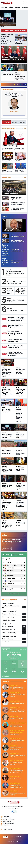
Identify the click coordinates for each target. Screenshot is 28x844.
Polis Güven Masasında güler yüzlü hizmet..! (16, 771)
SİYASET (17, 7)
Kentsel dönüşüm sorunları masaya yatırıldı (7, 436)
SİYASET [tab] (22, 122)
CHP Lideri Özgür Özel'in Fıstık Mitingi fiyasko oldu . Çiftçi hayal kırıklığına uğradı (17, 711)
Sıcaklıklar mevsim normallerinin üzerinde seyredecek (15, 333)
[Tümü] (25, 535)
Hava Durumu (6, 816)
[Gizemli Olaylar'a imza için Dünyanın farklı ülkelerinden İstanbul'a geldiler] (5, 209)
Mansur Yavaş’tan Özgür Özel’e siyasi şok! (7, 486)
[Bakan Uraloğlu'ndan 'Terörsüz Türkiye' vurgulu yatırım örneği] (7, 515)
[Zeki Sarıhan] (5, 717)
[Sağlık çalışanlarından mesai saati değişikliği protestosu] (5, 241)
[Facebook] (12, 811)
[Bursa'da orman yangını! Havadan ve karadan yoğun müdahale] (7, 461)
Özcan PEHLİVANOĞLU (16, 760)
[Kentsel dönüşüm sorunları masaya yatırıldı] (7, 427)
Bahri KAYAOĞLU (15, 776)
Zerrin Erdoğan (15, 708)
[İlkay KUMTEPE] (5, 755)
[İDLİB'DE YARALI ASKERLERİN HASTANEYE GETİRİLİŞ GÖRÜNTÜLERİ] (5, 250)
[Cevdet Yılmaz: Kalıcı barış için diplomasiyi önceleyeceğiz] (20, 495)
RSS (6, 836)
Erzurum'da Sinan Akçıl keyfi (15, 310)
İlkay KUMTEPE (14, 753)
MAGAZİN (9, 308)
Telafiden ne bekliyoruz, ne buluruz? (18, 756)
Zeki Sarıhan (14, 716)
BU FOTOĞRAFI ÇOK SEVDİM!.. (16, 763)
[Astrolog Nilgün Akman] (5, 725)
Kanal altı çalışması (15, 779)
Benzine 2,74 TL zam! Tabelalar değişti (20, 469)
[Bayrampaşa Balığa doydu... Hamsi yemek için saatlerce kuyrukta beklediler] (5, 198)
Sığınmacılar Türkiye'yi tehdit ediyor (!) (16, 748)
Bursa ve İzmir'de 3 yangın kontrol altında (20, 524)
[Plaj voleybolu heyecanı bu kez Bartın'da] (7, 402)
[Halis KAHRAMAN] (5, 770)
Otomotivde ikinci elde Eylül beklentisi (15, 301)
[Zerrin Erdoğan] (5, 709)
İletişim (10, 829)
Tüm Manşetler (7, 821)
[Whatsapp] (15, 811)
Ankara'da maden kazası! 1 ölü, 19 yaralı (10, 292)
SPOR (3, 407)
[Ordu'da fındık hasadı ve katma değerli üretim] (7, 443)
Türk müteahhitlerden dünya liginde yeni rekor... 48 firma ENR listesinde (15, 273)
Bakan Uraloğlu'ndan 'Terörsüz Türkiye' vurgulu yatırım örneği (7, 525)
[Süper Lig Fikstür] (25, 599)
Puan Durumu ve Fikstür (9, 819)
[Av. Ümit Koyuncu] (5, 740)
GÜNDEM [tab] (6, 122)
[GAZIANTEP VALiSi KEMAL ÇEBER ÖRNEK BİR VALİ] (5, 732)
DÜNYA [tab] (14, 122)
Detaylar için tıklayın (14, 593)
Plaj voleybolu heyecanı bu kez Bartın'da (6, 411)
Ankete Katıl (7, 548)
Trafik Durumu (6, 818)
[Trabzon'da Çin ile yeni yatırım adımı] (20, 427)
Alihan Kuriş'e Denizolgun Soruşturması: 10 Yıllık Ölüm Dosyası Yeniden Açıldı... (16, 319)
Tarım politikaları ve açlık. (17, 703)
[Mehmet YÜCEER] (5, 702)
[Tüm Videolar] (25, 216)
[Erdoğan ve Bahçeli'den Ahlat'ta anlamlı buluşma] (20, 443)
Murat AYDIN (14, 111)
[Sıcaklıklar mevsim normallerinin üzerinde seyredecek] (20, 362)
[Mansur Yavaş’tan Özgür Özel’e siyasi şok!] (7, 478)
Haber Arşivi (6, 825)
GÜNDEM (4, 7)
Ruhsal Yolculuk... (14, 734)
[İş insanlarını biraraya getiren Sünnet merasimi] (5, 235)
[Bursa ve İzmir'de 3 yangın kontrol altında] (20, 515)
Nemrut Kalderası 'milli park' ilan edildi (23, 292)
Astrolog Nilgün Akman (17, 723)
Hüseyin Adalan (15, 692)
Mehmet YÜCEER (15, 701)
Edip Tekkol (13, 745)
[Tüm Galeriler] (25, 177)
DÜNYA (11, 7)
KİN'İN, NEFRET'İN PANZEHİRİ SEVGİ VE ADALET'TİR (16, 786)
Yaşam (18, 368)
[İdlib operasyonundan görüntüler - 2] (5, 261)
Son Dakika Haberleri (8, 823)
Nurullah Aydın (15, 783)
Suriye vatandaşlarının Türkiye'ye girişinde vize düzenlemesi (15, 353)
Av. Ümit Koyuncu (15, 738)
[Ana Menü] (25, 2)
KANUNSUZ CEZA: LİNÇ (16, 718)
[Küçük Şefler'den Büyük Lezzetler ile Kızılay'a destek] (5, 203)
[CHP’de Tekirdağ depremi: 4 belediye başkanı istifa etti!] (20, 478)
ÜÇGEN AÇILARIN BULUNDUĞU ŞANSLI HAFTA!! (16, 726)
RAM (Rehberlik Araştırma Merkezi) (17, 793)
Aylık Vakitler (6, 676)
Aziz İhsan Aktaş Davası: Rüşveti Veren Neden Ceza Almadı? (14, 95)
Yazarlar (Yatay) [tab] (8, 89)
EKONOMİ (25, 7)
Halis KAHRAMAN (15, 768)
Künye (4, 829)
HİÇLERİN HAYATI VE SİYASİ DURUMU (17, 695)
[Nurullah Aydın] (5, 785)
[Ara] (23, 2)
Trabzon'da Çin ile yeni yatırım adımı (20, 436)
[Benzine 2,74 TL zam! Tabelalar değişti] (20, 461)
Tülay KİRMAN (14, 791)
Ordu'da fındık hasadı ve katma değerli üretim (6, 452)
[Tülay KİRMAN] (5, 793)
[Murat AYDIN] (14, 104)
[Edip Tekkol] (5, 747)
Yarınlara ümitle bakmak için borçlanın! (17, 741)
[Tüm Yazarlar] (25, 89)
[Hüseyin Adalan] (5, 694)
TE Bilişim (18, 841)
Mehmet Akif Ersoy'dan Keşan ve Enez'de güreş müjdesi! (16, 282)
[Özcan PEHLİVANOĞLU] (5, 762)
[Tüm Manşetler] (25, 128)
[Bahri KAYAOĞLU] (5, 777)
